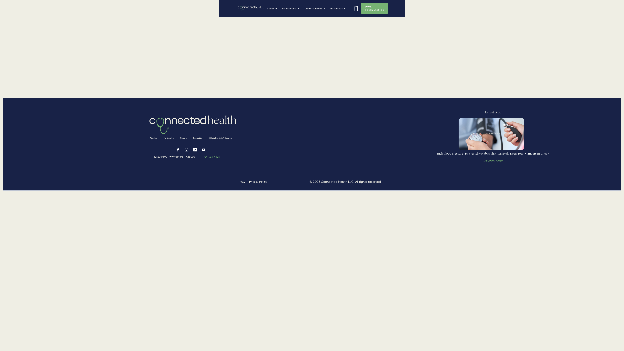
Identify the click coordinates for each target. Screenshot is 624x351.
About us (153, 138)
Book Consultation (374, 8)
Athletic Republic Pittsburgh (220, 138)
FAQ (242, 181)
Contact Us (197, 138)
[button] (272, 8)
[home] (250, 8)
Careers (183, 138)
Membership (169, 138)
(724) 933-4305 (211, 156)
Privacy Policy (258, 181)
